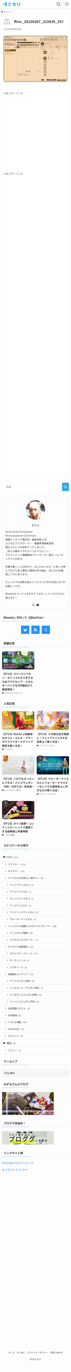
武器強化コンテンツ (20, 974)
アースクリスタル (20, 905)
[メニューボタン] (67, 4)
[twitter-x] (33, 605)
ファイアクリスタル (22, 885)
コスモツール (18, 967)
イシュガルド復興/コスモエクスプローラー (32, 926)
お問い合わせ (56, 1352)
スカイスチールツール (23, 953)
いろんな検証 (17, 1022)
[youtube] (37, 605)
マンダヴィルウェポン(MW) (25, 994)
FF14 (12, 857)
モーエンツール (19, 960)
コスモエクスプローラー (24, 939)
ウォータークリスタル (23, 919)
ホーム (11, 1352)
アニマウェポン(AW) (22, 981)
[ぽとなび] (12, 4)
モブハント (15, 1036)
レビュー (14, 1050)
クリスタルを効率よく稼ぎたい (25, 878)
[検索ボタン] (58, 4)
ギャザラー (16, 871)
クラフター (17, 864)
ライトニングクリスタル (24, 912)
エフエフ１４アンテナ (15, 1169)
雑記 (11, 1043)
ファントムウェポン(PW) (24, 1001)
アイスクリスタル (20, 891)
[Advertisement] (35, 131)
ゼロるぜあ (16, 1029)
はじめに (21, 1352)
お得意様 (14, 1015)
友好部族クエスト (19, 1008)
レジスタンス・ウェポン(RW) (26, 987)
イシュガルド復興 (21, 932)
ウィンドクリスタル (22, 898)
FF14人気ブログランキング (17, 1163)
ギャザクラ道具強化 (20, 946)
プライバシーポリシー (37, 1352)
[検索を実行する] (65, 487)
